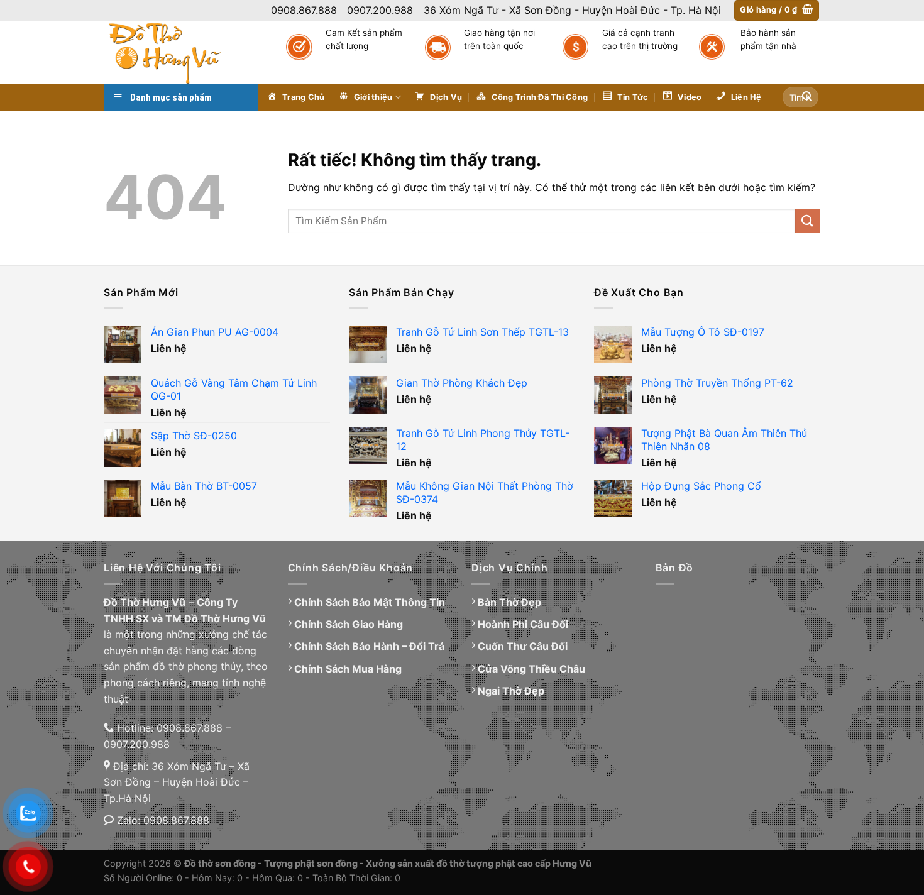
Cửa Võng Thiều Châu (531, 668)
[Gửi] (807, 97)
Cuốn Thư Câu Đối (523, 646)
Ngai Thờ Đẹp (511, 690)
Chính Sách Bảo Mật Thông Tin (369, 602)
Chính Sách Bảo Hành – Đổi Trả (369, 646)
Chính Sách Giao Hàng (348, 624)
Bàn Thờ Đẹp (509, 602)
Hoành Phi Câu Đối (523, 624)
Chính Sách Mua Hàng (348, 668)
